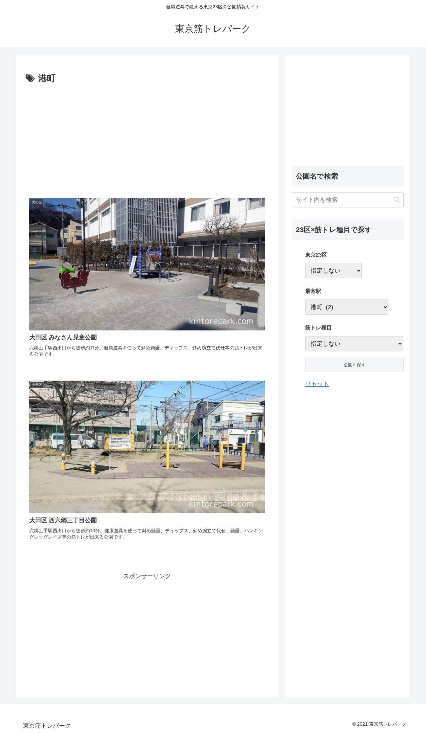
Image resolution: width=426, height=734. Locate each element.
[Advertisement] (86, 136)
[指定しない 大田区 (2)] (333, 270)
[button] (397, 199)
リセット (317, 384)
